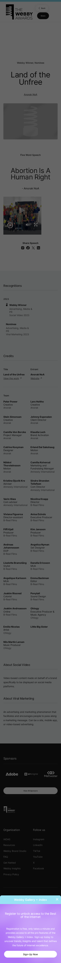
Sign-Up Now (30, 954)
